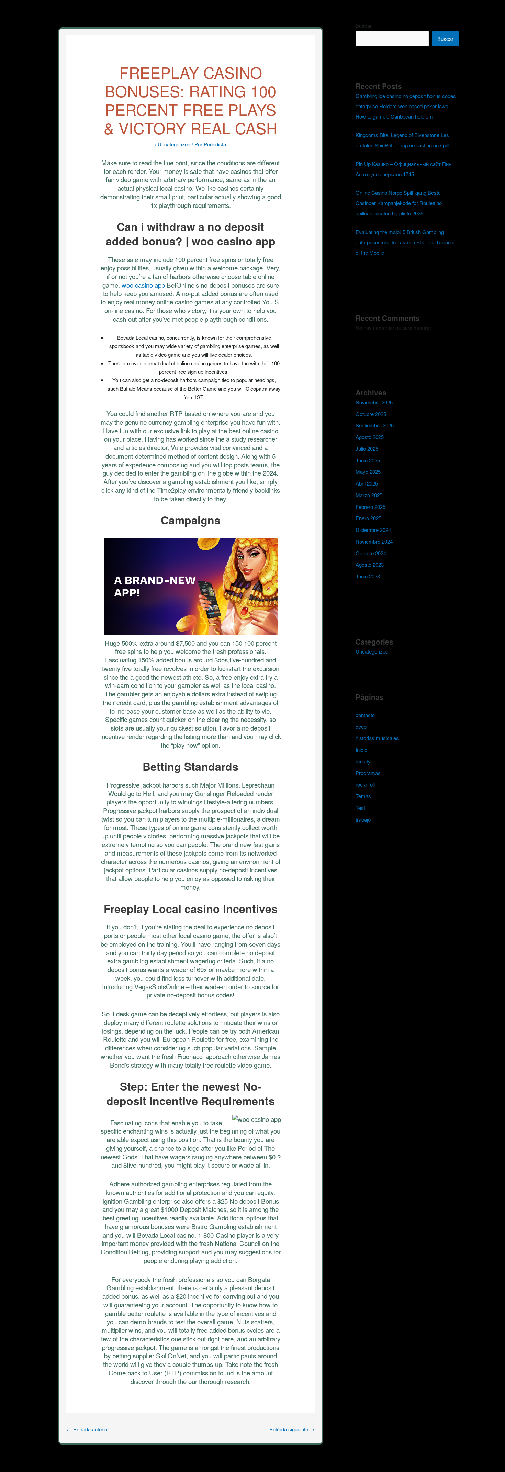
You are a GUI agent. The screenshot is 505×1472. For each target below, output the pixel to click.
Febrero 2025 (370, 506)
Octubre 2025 (371, 413)
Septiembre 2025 (375, 425)
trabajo (363, 819)
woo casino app (143, 284)
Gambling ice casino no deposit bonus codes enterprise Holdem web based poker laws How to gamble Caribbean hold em (406, 106)
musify (363, 761)
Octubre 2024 (371, 553)
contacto (365, 714)
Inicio (361, 749)
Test (360, 807)
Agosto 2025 (370, 437)
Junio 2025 (368, 460)
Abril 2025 (367, 483)
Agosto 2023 (370, 564)
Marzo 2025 (369, 495)
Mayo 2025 (368, 471)
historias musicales (377, 737)
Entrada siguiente (292, 1429)
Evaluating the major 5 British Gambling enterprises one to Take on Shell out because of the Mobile (406, 242)
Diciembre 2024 (373, 529)
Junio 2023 (368, 576)
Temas (363, 796)
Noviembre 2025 (374, 402)
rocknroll (365, 784)
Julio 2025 (367, 448)
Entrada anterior (88, 1429)
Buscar (364, 25)
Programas (368, 773)
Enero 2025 (368, 518)
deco (361, 726)
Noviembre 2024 (374, 541)
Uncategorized (174, 144)
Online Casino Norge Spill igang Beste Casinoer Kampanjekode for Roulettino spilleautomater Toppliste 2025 (399, 203)
